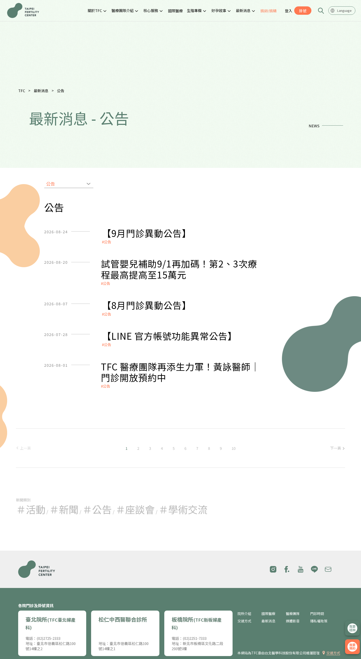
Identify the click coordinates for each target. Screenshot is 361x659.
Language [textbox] (344, 10)
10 (234, 448)
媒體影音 (293, 621)
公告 (60, 90)
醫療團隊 (293, 613)
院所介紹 (244, 613)
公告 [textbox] (50, 183)
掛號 (302, 10)
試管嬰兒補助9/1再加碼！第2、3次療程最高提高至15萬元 (179, 269)
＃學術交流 (183, 509)
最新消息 (243, 10)
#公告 (106, 241)
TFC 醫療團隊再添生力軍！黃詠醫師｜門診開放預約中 (180, 372)
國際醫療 (175, 10)
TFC (21, 90)
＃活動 (30, 509)
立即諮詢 (352, 628)
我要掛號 (352, 646)
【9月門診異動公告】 (146, 233)
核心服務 (150, 10)
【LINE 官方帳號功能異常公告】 (169, 335)
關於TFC (95, 10)
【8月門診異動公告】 (146, 305)
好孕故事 (218, 10)
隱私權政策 (318, 621)
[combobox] (342, 11)
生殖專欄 (194, 10)
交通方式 (244, 621)
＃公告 (97, 509)
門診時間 (317, 613)
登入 (288, 10)
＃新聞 (64, 509)
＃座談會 (135, 509)
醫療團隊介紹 (122, 10)
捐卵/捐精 (268, 10)
